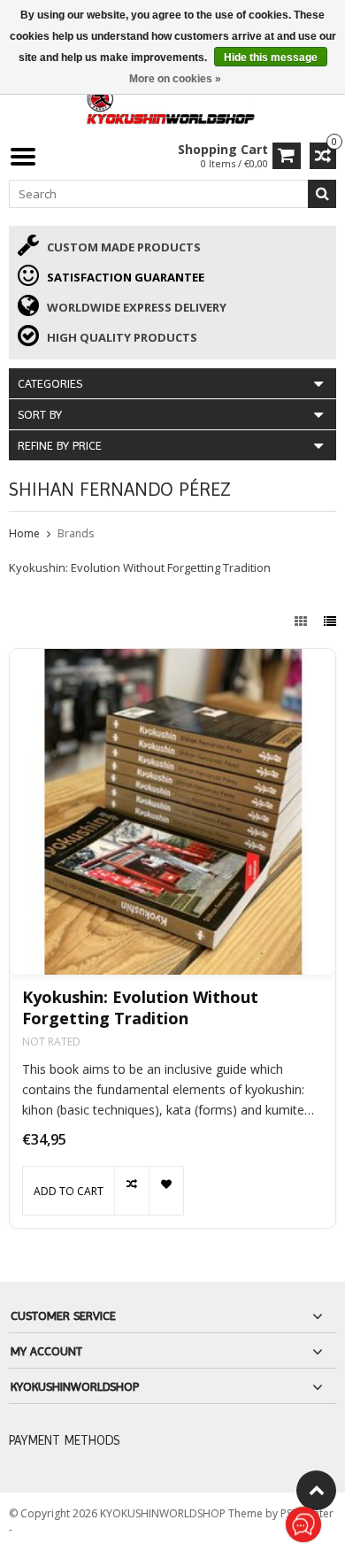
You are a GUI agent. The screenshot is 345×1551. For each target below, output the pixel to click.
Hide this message (271, 57)
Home (24, 533)
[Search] (322, 194)
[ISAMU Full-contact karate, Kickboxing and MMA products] (172, 103)
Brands (76, 533)
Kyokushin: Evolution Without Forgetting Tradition (140, 1007)
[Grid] (302, 621)
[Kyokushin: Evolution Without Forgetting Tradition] (172, 812)
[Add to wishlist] (166, 1191)
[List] (330, 621)
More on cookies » (175, 79)
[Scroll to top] (316, 1490)
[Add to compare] (131, 1191)
